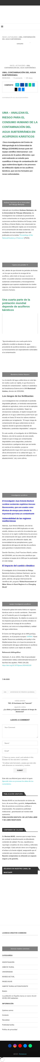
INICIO (4, 37)
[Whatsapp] (30, 1046)
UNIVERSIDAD (7, 972)
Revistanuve (23, 1054)
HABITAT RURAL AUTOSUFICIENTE (15, 986)
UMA (5, 692)
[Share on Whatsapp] (30, 85)
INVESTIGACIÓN (8, 962)
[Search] (38, 26)
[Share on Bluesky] (19, 89)
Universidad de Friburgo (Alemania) (22, 692)
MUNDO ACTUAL (8, 977)
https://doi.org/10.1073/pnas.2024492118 (16, 665)
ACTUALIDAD (12, 37)
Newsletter (6, 1020)
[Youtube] (20, 1046)
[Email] (25, 1046)
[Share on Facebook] (22, 85)
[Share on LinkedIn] (26, 85)
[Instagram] (15, 1046)
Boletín (4, 991)
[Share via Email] (23, 89)
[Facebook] (16, 2)
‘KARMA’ (29, 636)
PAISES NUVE (7, 981)
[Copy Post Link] (16, 89)
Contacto (5, 1015)
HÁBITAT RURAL (8, 967)
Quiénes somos (7, 1010)
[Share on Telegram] (33, 85)
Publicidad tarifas (8, 1025)
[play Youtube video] (20, 52)
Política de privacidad (9, 1029)
